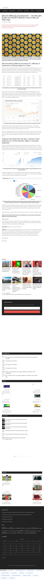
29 (39, 551)
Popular (33, 530)
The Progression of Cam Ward (7, 27)
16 (4, 549)
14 (33, 547)
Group (41, 528)
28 (33, 551)
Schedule (4, 533)
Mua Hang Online (30, 570)
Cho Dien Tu (10, 570)
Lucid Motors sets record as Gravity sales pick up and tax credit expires (16, 420)
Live (21, 531)
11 (16, 547)
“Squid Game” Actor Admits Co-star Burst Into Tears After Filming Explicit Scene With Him (18, 26)
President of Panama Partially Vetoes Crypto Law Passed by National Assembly (27, 286)
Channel (18, 528)
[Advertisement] (22, 31)
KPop (13, 530)
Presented (26, 294)
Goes (38, 528)
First (25, 528)
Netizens (28, 530)
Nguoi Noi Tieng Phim (16, 575)
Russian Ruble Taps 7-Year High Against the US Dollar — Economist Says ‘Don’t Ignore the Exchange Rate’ (26, 271)
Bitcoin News (8, 293)
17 (10, 549)
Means (20, 294)
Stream (14, 533)
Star (12, 533)
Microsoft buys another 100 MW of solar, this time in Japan (16, 430)
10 (10, 547)
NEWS (22, 2)
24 (10, 551)
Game (36, 528)
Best (13, 528)
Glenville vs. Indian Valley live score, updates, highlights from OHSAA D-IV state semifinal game (20, 372)
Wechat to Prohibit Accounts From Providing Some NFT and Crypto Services (16, 270)
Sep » (5, 557)
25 (16, 551)
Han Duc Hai (35, 575)
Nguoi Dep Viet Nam (5, 572)
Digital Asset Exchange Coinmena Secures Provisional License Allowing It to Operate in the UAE (6, 287)
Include (17, 294)
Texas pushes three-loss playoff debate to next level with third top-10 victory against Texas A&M (20, 25)
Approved (8, 294)
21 (33, 549)
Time (19, 533)
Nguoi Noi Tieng (39, 570)
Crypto (15, 294)
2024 (3, 528)
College (21, 528)
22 (39, 549)
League (18, 530)
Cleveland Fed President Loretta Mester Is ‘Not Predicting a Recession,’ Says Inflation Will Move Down (37, 272)
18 (16, 549)
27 (27, 551)
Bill (10, 294)
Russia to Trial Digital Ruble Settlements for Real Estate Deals (6, 270)
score (8, 533)
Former (30, 528)
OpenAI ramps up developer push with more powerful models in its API (15, 438)
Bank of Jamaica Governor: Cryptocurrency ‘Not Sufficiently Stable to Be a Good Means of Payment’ (16, 288)
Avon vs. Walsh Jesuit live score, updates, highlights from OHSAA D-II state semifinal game (21, 376)
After (11, 528)
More (25, 530)
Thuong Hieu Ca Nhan (5, 575)
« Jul (2, 557)
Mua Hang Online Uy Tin (20, 570)
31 (10, 553)
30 (4, 553)
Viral (30, 533)
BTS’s (15, 528)
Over (31, 530)
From (33, 528)
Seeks (30, 294)
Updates (27, 533)
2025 (6, 528)
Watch (32, 533)
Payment (23, 294)
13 (27, 547)
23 (4, 551)
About (8, 528)
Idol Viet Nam (14, 572)
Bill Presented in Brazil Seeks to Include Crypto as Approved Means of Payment (37, 286)
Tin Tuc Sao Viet (29, 572)
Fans (24, 528)
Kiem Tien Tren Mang (26, 575)
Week (35, 533)
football (27, 528)
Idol (6, 530)
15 (39, 547)
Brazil (12, 294)
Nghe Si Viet (21, 572)
